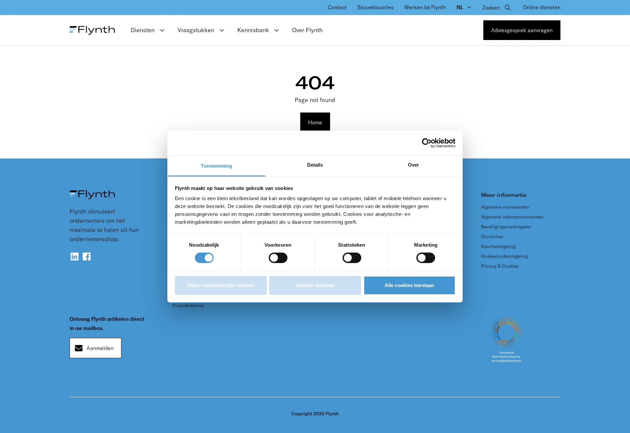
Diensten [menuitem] (143, 30)
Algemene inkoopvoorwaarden (512, 217)
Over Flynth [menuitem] (307, 30)
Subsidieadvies (188, 305)
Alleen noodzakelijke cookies (220, 285)
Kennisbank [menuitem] (253, 30)
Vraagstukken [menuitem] (196, 30)
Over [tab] (413, 165)
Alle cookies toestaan (409, 285)
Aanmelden (100, 348)
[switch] (278, 258)
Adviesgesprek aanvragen (522, 30)
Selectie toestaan (315, 285)
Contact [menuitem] (337, 7)
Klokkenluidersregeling (504, 256)
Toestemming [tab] (216, 166)
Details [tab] (315, 165)
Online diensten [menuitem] (541, 7)
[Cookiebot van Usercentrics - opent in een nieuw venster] (426, 143)
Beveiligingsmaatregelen (506, 227)
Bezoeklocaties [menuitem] (375, 7)
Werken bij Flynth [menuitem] (425, 7)
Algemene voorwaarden (505, 207)
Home (315, 122)
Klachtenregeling (498, 246)
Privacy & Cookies (500, 266)
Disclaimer (492, 236)
